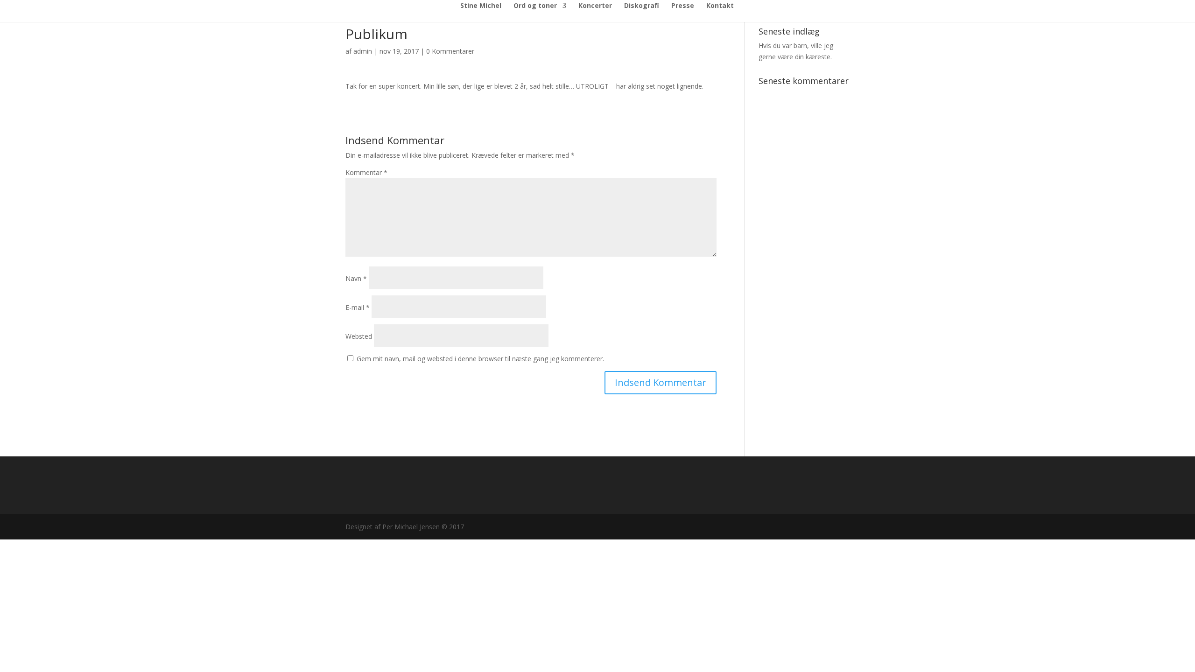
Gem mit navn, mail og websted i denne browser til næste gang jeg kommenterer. (480, 358)
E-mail (357, 307)
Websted (358, 336)
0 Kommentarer (450, 51)
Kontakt (720, 6)
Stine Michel (480, 6)
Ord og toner (535, 6)
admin (362, 51)
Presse (682, 6)
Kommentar (366, 172)
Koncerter (595, 6)
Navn (356, 278)
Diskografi (641, 6)
